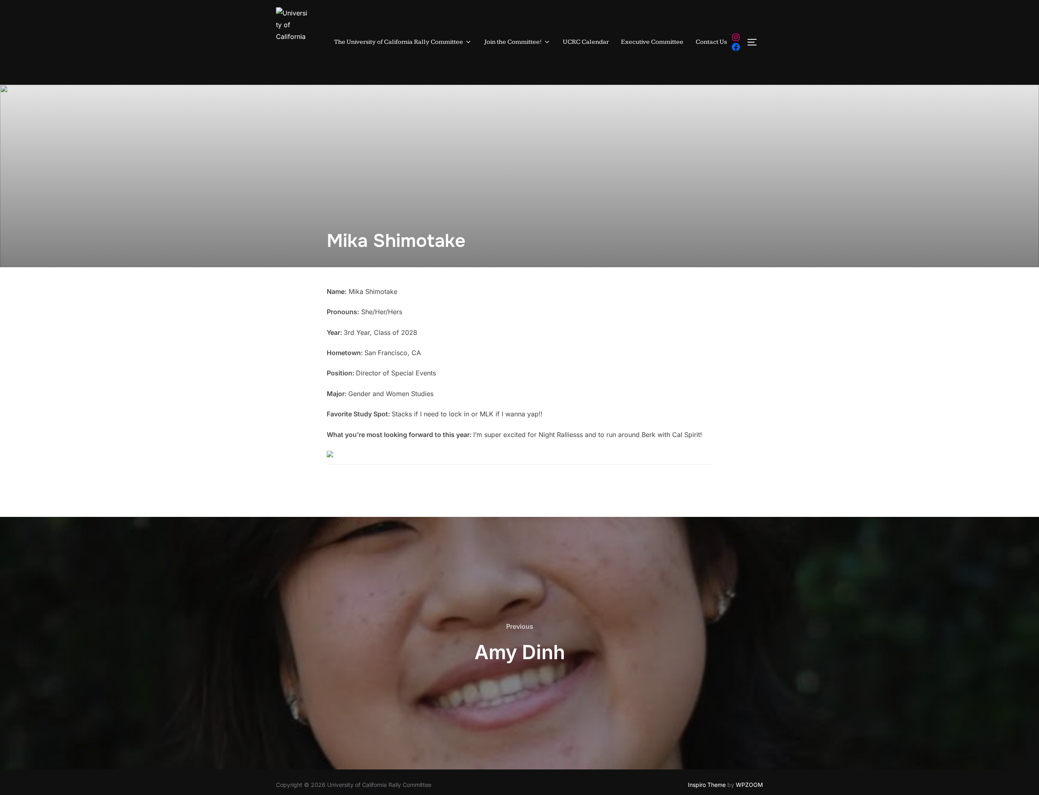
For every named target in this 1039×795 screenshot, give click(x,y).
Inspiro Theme (707, 784)
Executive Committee (652, 42)
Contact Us (711, 42)
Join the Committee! (513, 42)
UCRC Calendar (586, 42)
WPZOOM (749, 784)
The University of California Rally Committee (398, 42)
